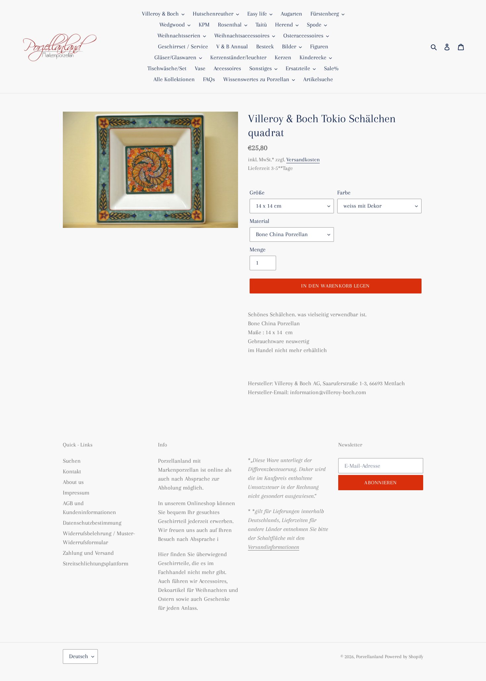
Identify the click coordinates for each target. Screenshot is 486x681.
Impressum (76, 492)
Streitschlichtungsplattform (95, 563)
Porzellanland (370, 656)
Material (259, 221)
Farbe (343, 192)
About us (73, 482)
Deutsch (78, 656)
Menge (257, 249)
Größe (257, 192)
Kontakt (72, 471)
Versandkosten (303, 159)
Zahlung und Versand (88, 553)
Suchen (72, 460)
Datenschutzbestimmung (92, 522)
